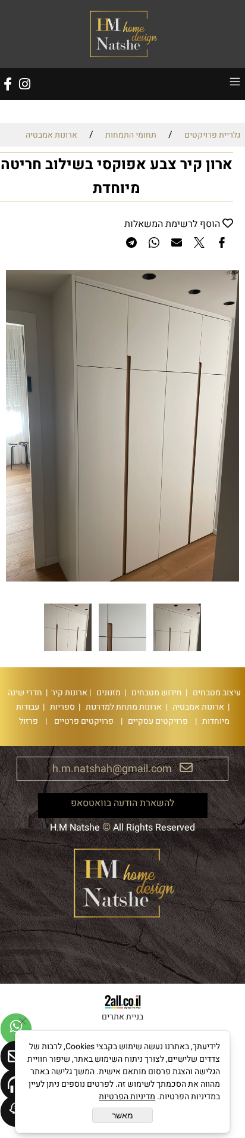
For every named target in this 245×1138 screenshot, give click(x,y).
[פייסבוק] (8, 84)
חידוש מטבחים (156, 692)
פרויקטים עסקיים (157, 721)
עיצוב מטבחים (216, 692)
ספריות (61, 707)
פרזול (26, 721)
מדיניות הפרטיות (127, 1096)
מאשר (122, 1115)
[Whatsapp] (16, 1028)
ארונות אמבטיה (197, 707)
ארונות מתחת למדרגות (123, 707)
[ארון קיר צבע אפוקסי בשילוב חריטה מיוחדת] (177, 651)
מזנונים (108, 692)
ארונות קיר (67, 692)
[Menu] (234, 84)
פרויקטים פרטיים (83, 721)
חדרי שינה (24, 692)
